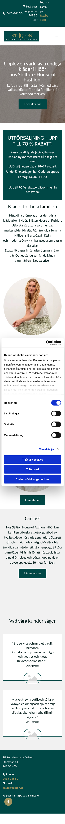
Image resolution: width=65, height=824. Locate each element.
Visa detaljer (46, 449)
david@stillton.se (13, 787)
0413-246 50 (10, 778)
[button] (33, 104)
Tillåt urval (32, 469)
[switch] (56, 413)
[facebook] (8, 801)
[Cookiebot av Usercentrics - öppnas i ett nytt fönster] (46, 342)
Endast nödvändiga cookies (32, 479)
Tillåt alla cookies (32, 459)
